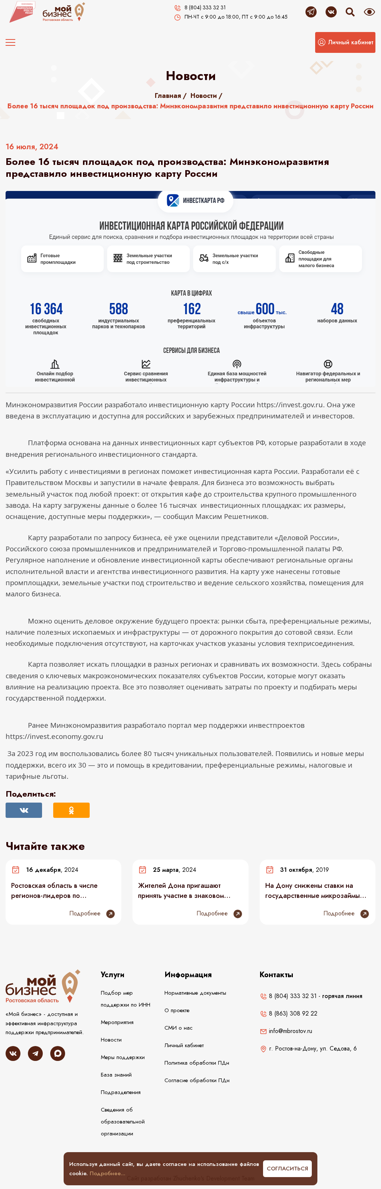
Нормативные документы (195, 993)
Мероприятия (117, 1022)
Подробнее (85, 913)
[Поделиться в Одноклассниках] (71, 810)
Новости (203, 96)
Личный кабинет (184, 1045)
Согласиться (287, 1168)
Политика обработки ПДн (196, 1063)
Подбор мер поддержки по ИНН (125, 999)
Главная (168, 96)
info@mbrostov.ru (289, 1031)
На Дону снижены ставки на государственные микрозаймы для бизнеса (312, 890)
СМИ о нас (178, 1028)
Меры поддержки (123, 1057)
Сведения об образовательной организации (123, 1122)
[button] (345, 42)
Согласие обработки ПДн (197, 1080)
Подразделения (121, 1092)
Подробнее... (107, 1173)
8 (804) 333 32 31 (292, 996)
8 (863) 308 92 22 (292, 1013)
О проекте (176, 1010)
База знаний (116, 1075)
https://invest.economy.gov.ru (54, 736)
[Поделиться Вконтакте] (24, 810)
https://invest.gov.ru (290, 404)
